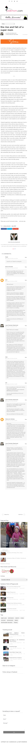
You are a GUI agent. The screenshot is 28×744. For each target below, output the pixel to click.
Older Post (20, 514)
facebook (4, 228)
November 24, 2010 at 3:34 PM (11, 420)
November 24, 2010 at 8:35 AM (11, 401)
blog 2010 (16, 34)
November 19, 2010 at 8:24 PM (11, 358)
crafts (17, 618)
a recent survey (11, 157)
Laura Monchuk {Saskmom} (11, 33)
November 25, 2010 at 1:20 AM (11, 444)
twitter (10, 228)
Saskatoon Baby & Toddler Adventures (16, 558)
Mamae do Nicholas (10, 419)
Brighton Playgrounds (11, 592)
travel (16, 622)
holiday (3, 620)
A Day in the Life (9, 34)
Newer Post (6, 514)
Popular (5, 550)
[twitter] (17, 1)
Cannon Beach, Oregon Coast (15, 652)
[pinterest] (14, 1)
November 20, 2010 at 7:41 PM (11, 384)
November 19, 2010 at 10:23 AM (12, 268)
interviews (10, 620)
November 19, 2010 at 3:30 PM (11, 281)
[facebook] (9, 1)
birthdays (11, 618)
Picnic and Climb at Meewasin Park (13, 586)
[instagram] (12, 1)
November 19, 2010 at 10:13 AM (12, 258)
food (22, 618)
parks (16, 620)
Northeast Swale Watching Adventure (14, 603)
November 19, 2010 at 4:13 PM (11, 326)
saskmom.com (12, 742)
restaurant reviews (6, 622)
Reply (26, 257)
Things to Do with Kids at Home (13, 543)
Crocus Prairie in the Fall (11, 608)
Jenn (6, 280)
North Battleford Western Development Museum (17, 633)
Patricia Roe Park (10, 597)
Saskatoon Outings (5, 563)
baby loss (4, 618)
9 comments (25, 34)
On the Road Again (13, 646)
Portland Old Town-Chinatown (15, 657)
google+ (16, 228)
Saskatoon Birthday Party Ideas (15, 552)
